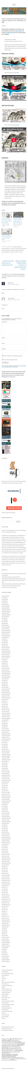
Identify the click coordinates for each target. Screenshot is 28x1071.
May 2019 (4, 745)
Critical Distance (5, 971)
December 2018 (5, 754)
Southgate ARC (19, 1057)
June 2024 (4, 640)
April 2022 (4, 685)
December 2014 (5, 837)
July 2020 (3, 721)
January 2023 (4, 670)
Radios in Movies (6, 1049)
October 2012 (4, 882)
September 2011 (5, 904)
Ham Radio (21, 1044)
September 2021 (5, 697)
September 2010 (5, 925)
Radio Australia (12, 1047)
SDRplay (13, 1050)
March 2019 (4, 749)
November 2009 (5, 942)
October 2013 (4, 861)
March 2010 (4, 935)
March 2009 (4, 954)
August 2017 (4, 782)
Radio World (19, 1048)
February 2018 (5, 771)
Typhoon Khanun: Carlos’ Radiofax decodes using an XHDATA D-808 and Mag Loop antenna (18, 221)
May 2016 (4, 808)
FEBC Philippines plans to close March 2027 (11, 577)
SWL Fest (4, 1013)
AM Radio (4, 1038)
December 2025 (5, 609)
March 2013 (4, 873)
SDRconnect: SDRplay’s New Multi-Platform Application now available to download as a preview (20, 265)
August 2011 (4, 906)
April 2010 (4, 933)
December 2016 (5, 795)
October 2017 (4, 778)
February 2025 (5, 627)
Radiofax (16, 250)
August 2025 (4, 616)
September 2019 (5, 739)
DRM (10, 1042)
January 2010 (4, 939)
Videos (7, 1058)
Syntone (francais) (5, 1014)
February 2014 (5, 854)
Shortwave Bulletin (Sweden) (8, 1004)
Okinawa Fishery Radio (9, 250)
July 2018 (3, 763)
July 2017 (3, 783)
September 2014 (5, 842)
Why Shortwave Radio (6, 1060)
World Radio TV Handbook (7, 1030)
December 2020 (5, 713)
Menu (14, 4)
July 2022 (3, 680)
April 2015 (4, 830)
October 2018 (4, 758)
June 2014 (4, 847)
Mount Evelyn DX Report (7, 985)
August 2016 (4, 802)
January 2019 (4, 752)
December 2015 (5, 816)
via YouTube (16, 72)
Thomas (20, 251)
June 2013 (4, 868)
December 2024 (5, 630)
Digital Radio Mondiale (16, 1041)
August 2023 (4, 658)
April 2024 (4, 644)
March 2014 (4, 852)
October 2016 (4, 799)
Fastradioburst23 (19, 1042)
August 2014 (4, 844)
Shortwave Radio (5, 248)
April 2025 (4, 623)
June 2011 (4, 909)
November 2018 (5, 756)
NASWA (3, 987)
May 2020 (4, 725)
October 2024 (4, 633)
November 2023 (5, 652)
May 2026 (4, 601)
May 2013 (4, 870)
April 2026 (4, 602)
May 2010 (4, 932)
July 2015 (3, 825)
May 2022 (4, 683)
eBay (12, 1042)
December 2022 (5, 671)
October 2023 (4, 654)
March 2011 (4, 914)
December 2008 (5, 959)
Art (13, 246)
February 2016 (5, 813)
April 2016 (4, 809)
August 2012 (4, 885)
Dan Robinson (15, 1040)
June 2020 (4, 723)
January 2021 (4, 711)
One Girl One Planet (6, 992)
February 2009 (5, 956)
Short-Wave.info (5, 1002)
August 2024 (4, 637)
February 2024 (5, 647)
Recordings (19, 246)
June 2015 (4, 826)
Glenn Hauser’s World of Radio (8, 982)
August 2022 (4, 678)
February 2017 (5, 792)
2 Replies (3, 25)
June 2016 (4, 806)
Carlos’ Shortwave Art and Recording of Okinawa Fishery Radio (7, 237)
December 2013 (5, 858)
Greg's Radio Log (5, 983)
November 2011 (5, 901)
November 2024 (5, 632)
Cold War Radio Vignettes (7, 970)
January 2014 (4, 856)
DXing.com (4, 978)
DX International (5, 975)
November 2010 (5, 921)
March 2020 (4, 728)
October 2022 (4, 675)
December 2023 (5, 651)
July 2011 (3, 908)
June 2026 (4, 599)
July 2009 (3, 949)
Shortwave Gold (15, 1052)
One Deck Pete (16, 1046)
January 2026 (4, 608)
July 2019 (3, 742)
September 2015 (5, 821)
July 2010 (3, 928)
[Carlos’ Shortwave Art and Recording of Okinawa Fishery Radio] (7, 231)
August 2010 (4, 926)
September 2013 (5, 863)
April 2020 (4, 727)
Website (4, 349)
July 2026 (3, 597)
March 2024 (4, 645)
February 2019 (5, 751)
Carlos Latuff (18, 31)
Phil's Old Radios (5, 994)
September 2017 (5, 780)
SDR (10, 1050)
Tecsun (4, 1058)
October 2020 (4, 716)
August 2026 (4, 595)
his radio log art (9, 32)
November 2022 (5, 673)
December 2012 (5, 878)
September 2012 (5, 883)
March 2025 (4, 625)
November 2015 (5, 818)
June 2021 (4, 702)
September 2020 (5, 718)
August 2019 (4, 740)
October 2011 (4, 902)
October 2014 (4, 840)
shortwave (19, 1050)
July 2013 (3, 866)
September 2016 (5, 801)
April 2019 (4, 747)
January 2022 (4, 690)
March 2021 (4, 708)
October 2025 (4, 613)
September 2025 (5, 614)
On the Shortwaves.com (7, 990)
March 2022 (4, 687)
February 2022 (5, 689)
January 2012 (4, 897)
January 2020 (4, 732)
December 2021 (5, 692)
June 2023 (4, 661)
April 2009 (4, 952)
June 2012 (4, 889)
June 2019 (4, 744)
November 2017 (5, 776)
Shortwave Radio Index (7, 1008)
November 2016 (5, 797)
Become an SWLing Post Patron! (8, 512)
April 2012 (4, 892)
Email (3, 343)
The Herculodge (5, 1016)
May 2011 (4, 911)
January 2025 (4, 628)
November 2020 (5, 714)
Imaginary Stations (7, 1045)
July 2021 (3, 701)
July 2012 (3, 887)
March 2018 (4, 770)
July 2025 (3, 618)
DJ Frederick (5, 1042)
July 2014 (3, 845)
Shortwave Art (6, 1052)
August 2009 (4, 947)
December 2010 (5, 920)
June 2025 (4, 620)
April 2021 (4, 706)
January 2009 (4, 958)
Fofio (3, 980)
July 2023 (3, 659)
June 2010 (4, 930)
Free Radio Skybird (6, 1044)
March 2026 (4, 604)
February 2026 (5, 606)
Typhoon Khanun (5, 251)
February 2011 (5, 916)
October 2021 (4, 695)
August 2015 (4, 823)
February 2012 (5, 895)
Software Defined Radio (9, 1057)
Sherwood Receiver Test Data (8, 1001)
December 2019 (5, 733)
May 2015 (4, 828)
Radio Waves (13, 1049)
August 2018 (4, 761)
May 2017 (4, 787)
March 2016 (4, 811)
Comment (4, 322)
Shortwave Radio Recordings (9, 1056)
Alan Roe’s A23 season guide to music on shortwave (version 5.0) (8, 263)
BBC (11, 1038)
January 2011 (4, 918)
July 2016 (3, 804)
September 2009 (5, 945)
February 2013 (5, 875)
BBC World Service (17, 1038)
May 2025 (4, 621)
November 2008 (5, 961)
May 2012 (4, 890)
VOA (16, 1058)
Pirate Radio (5, 1048)
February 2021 (5, 709)
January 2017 (4, 794)
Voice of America (22, 1058)
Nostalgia (10, 1046)
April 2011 (4, 913)
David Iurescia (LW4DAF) (7, 1041)
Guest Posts (14, 1044)
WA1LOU (4, 1018)
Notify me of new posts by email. (9, 359)
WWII (16, 1060)
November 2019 (5, 735)
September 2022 (5, 677)
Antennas (8, 1038)
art (14, 248)
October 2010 (4, 923)
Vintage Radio (12, 1058)
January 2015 (4, 835)
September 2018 (5, 759)
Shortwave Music (6, 1053)
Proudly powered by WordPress (8, 1068)
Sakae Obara (4, 999)
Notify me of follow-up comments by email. (12, 355)
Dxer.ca (3, 976)
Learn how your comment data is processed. (14, 366)
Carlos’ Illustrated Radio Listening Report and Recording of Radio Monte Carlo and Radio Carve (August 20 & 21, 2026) (13, 580)
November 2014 (5, 839)
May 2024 (4, 642)
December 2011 (5, 899)
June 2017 (4, 785)
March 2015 (4, 832)
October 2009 (4, 944)
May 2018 (4, 766)
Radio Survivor (5, 995)
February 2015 (5, 833)
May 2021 (4, 704)
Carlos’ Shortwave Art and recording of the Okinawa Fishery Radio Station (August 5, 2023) (6, 221)
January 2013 (4, 876)
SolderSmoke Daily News (7, 1011)
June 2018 (4, 764)
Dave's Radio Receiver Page (7, 973)
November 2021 (5, 694)
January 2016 (4, 814)
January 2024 (4, 649)
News (15, 246)
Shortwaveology (5, 1009)
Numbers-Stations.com (7, 989)
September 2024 (5, 635)
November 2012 (5, 880)
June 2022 (4, 682)
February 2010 (5, 937)
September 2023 (5, 656)
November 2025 (5, 611)
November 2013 (5, 859)
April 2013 (4, 871)
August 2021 (4, 699)
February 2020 (5, 730)
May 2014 (4, 849)
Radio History (18, 1047)
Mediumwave (5, 1046)
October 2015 (4, 820)
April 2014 (4, 851)
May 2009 (4, 951)
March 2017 (4, 790)
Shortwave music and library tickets (9, 587)
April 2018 (4, 768)
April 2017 (4, 789)
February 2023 (5, 668)
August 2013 (4, 864)
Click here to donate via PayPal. (15, 483)
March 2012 (4, 894)
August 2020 (4, 720)
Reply (3, 293)
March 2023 (4, 666)
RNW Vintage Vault (6, 997)
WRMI (12, 1060)
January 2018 (4, 773)
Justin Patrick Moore (17, 1045)
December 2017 (5, 775)
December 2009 (5, 940)
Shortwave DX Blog (6, 1006)
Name (3, 337)
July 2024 (3, 639)
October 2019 (4, 737)
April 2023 (4, 664)
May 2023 (4, 663)
